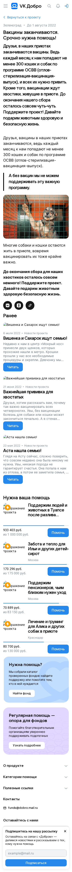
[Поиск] (50, 6)
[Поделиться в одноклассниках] (18, 305)
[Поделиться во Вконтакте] (7, 305)
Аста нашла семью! (22, 450)
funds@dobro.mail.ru (23, 807)
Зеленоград (12, 25)
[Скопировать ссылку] (30, 305)
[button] (36, 766)
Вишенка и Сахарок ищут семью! (35, 338)
